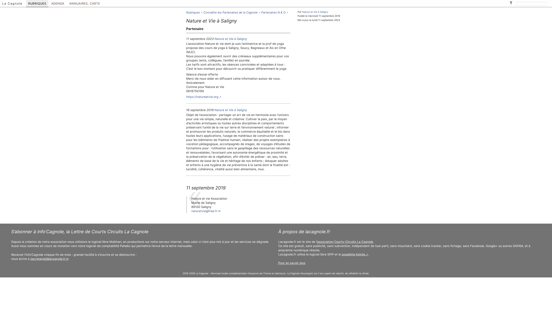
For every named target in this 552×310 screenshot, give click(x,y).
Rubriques (193, 12)
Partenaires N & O (273, 12)
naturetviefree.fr (204, 211)
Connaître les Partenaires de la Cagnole (230, 12)
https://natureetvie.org (202, 97)
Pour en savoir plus (291, 263)
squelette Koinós (353, 254)
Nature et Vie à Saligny (315, 11)
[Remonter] (511, 2)
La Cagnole (12, 3)
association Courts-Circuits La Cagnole (345, 242)
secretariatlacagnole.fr (48, 259)
